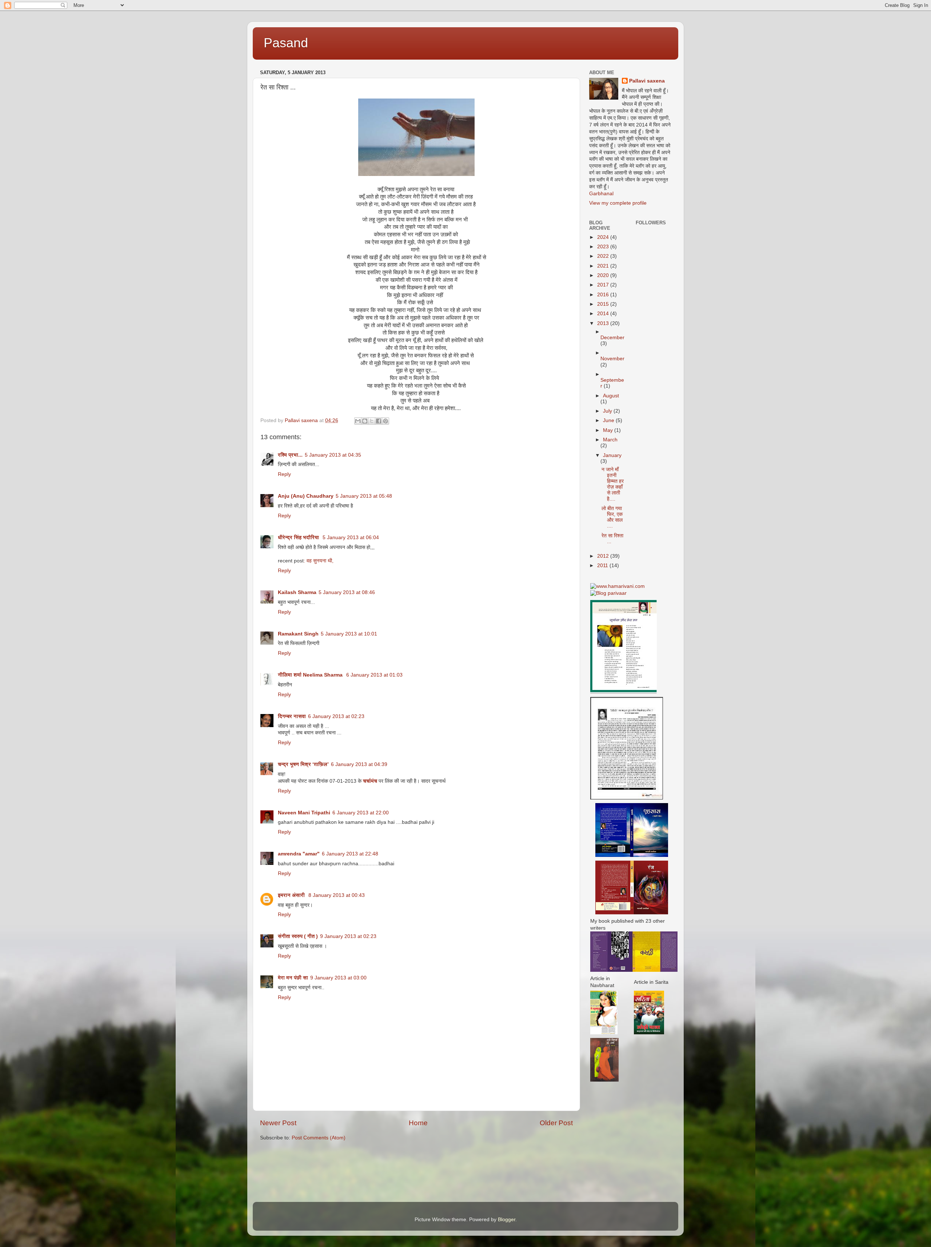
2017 (603, 285)
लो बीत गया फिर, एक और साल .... (612, 517)
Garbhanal (601, 193)
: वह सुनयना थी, (318, 561)
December (612, 337)
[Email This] (357, 421)
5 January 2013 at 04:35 (333, 455)
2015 (603, 304)
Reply (284, 474)
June (609, 420)
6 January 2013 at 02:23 (336, 716)
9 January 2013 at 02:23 (348, 936)
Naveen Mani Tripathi (304, 812)
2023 (603, 246)
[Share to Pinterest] (385, 421)
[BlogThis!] (364, 421)
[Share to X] (371, 421)
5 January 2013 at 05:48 (364, 496)
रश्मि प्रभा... (290, 455)
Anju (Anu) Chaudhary (305, 496)
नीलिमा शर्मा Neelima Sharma (311, 675)
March (610, 439)
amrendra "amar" (299, 854)
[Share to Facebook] (378, 421)
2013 (603, 323)
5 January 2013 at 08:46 (347, 592)
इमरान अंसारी (292, 895)
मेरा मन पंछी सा (293, 978)
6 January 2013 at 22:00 (360, 812)
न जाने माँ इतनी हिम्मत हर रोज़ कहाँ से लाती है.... (613, 484)
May (608, 430)
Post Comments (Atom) (318, 1137)
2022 (603, 256)
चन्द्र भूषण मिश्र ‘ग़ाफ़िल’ (303, 764)
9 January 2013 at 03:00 (338, 978)
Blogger (506, 1219)
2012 (603, 556)
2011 (603, 565)
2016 (603, 294)
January (612, 455)
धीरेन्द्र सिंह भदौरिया (299, 537)
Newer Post (278, 1123)
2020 (603, 275)
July (608, 411)
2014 (603, 313)
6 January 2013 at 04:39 (359, 764)
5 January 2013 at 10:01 (349, 634)
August (611, 395)
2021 (603, 266)
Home (418, 1123)
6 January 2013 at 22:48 (350, 854)
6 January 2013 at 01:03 (374, 675)
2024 (603, 237)
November (612, 358)
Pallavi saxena (647, 81)
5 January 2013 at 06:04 (351, 537)
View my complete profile (618, 203)
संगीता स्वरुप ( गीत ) (298, 936)
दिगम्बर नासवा (292, 716)
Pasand (286, 42)
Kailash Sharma (297, 592)
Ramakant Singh (298, 634)
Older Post (556, 1123)
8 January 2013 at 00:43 (336, 895)
